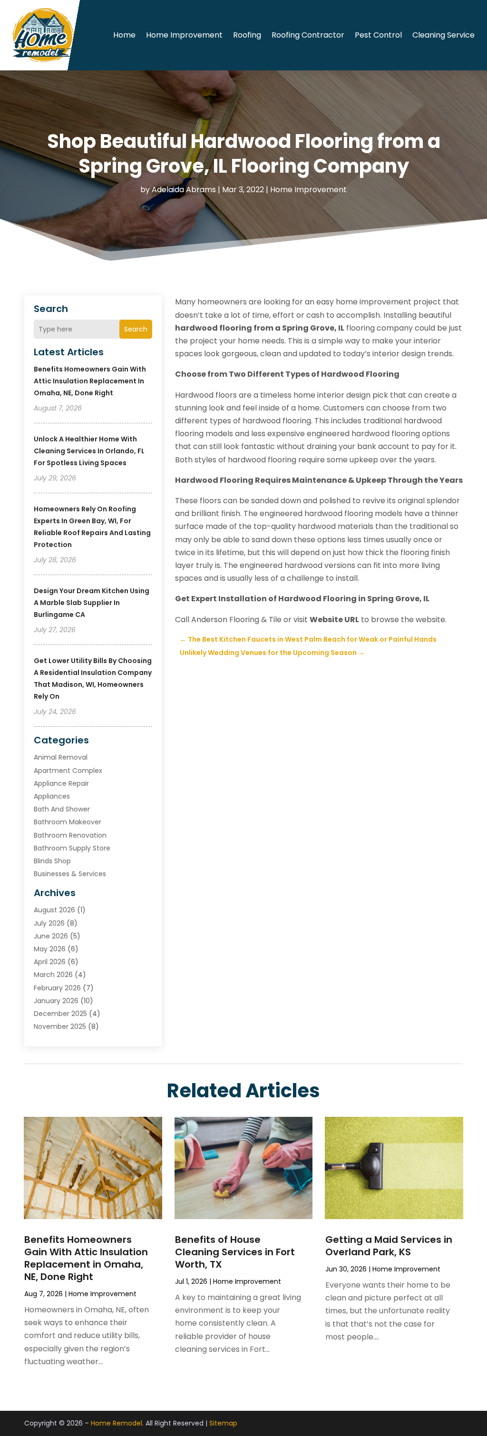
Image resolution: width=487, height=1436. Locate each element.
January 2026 (56, 1001)
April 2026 (50, 962)
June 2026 (51, 936)
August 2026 (54, 910)
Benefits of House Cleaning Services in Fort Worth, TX (235, 1252)
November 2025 (60, 1026)
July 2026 (49, 923)
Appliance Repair (61, 783)
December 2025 (60, 1013)
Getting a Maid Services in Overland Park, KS (388, 1246)
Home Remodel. (117, 1423)
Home (124, 34)
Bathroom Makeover (67, 822)
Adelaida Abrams (184, 189)
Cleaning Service (443, 34)
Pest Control (378, 34)
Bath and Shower (62, 809)
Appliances (52, 796)
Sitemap (223, 1423)
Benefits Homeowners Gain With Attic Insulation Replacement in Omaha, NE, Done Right (90, 381)
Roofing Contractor (308, 34)
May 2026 (50, 949)
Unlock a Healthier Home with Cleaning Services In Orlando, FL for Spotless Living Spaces (89, 451)
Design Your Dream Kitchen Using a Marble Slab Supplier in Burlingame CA (91, 602)
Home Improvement (184, 34)
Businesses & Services (70, 874)
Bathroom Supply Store (72, 848)
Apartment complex (68, 770)
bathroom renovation (70, 835)
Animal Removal (61, 757)
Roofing (247, 34)
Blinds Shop (52, 861)
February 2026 (57, 988)
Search (135, 329)
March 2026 (53, 974)
